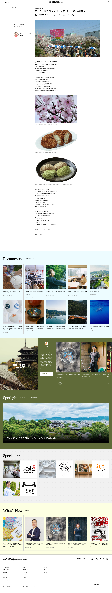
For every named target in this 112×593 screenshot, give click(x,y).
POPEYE (45, 567)
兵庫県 (22, 24)
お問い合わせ (6, 570)
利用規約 (5, 577)
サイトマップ (6, 580)
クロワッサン (26, 575)
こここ (45, 577)
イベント (16, 24)
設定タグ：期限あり (18, 26)
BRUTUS (25, 570)
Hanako (25, 580)
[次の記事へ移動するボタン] (61, 383)
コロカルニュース (39, 8)
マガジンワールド (7, 586)
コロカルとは (6, 567)
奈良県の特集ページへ (46, 373)
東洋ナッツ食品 (38, 235)
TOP (13, 7)
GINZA (24, 577)
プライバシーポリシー (8, 575)
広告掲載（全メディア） (29, 586)
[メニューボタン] (108, 2)
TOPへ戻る (96, 584)
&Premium (46, 570)
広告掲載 (5, 572)
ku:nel (44, 575)
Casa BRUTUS (26, 572)
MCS (44, 580)
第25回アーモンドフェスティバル (42, 229)
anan (24, 567)
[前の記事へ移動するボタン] (58, 383)
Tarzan (45, 572)
